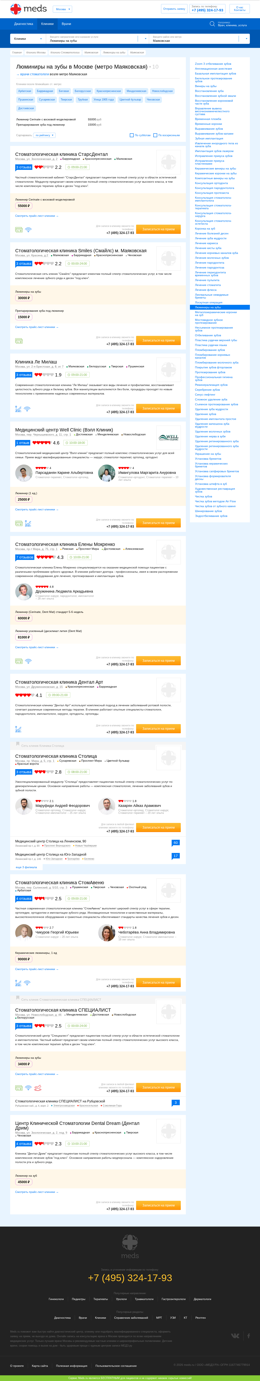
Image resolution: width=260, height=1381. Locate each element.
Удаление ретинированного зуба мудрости (217, 447)
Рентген (200, 1317)
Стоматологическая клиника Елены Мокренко (65, 544)
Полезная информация (71, 1365)
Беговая (64, 91)
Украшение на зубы (208, 453)
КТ (185, 1317)
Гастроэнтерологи (174, 1299)
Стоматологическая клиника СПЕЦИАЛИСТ (63, 1010)
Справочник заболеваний (131, 1317)
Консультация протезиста (212, 192)
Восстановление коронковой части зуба (214, 102)
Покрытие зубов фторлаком (213, 367)
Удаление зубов (205, 414)
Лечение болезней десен (212, 233)
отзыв (22, 443)
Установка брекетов (208, 458)
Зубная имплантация (209, 138)
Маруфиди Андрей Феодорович (63, 806)
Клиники (47, 24)
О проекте (17, 1365)
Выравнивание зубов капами (214, 133)
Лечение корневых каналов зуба (216, 252)
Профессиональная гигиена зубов (214, 378)
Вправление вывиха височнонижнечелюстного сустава (212, 111)
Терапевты (100, 1299)
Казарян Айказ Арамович (139, 806)
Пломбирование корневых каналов (212, 356)
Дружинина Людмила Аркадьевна (64, 591)
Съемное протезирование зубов (216, 404)
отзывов (24, 557)
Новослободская (162, 91)
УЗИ (173, 1317)
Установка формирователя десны (213, 477)
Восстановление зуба (209, 91)
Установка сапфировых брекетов (217, 471)
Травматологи (144, 1299)
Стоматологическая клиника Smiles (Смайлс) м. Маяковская (80, 250)
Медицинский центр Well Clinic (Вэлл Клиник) (64, 429)
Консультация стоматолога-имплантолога (213, 199)
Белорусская (83, 91)
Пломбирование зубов (210, 349)
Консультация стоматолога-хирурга (213, 214)
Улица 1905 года (104, 99)
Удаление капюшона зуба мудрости (212, 425)
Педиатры (78, 1299)
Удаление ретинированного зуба (217, 441)
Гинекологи (56, 1299)
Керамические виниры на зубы (215, 168)
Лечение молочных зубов (212, 257)
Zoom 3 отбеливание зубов (213, 63)
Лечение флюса (206, 289)
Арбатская (24, 91)
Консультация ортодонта (211, 183)
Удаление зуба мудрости (211, 409)
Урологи (121, 1299)
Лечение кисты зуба (208, 248)
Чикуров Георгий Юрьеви (57, 932)
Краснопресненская (109, 91)
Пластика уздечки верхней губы (216, 340)
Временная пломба (208, 119)
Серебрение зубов (207, 389)
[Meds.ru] (130, 1246)
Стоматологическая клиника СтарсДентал (61, 154)
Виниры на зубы (206, 86)
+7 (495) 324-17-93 (207, 8)
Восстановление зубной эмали (215, 95)
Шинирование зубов (208, 511)
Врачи (66, 24)
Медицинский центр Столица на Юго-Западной (50, 854)
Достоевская (26, 108)
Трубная (83, 99)
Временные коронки (208, 123)
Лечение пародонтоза (209, 267)
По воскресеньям (169, 135)
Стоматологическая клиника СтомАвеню (59, 882)
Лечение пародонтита (209, 262)
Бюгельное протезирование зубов (213, 80)
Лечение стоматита (208, 285)
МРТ (159, 1317)
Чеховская (153, 99)
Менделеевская (136, 91)
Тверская (66, 99)
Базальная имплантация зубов (215, 73)
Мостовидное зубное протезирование (209, 321)
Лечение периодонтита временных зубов (210, 274)
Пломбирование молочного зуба (216, 362)
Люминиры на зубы (208, 307)
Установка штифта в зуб (211, 483)
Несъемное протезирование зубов (214, 329)
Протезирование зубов (210, 372)
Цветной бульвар (130, 99)
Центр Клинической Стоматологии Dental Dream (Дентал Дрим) (77, 1126)
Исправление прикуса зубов (213, 155)
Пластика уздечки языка (211, 345)
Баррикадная (45, 91)
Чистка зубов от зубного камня (215, 506)
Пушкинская (25, 99)
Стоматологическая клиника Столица (56, 756)
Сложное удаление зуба (211, 399)
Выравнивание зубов (209, 128)
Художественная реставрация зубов (215, 490)
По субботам (143, 135)
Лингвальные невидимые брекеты (212, 296)
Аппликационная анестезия (213, 68)
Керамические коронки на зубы (216, 173)
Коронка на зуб (205, 228)
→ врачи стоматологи (32, 74)
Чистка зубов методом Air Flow (215, 501)
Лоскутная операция (208, 302)
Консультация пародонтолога (214, 188)
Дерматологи (202, 1299)
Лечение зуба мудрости (210, 238)
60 (176, 843)
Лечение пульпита (207, 280)
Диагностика (23, 24)
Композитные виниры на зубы (215, 178)
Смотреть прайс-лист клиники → (37, 215)
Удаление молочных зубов (212, 431)
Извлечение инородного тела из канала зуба (216, 145)
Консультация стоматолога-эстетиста (213, 222)
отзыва (23, 167)
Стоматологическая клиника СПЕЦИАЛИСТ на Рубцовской (60, 1101)
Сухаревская (47, 99)
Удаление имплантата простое (215, 418)
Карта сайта (40, 1365)
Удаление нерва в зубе (210, 436)
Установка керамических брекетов (211, 465)
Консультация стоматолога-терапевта (213, 207)
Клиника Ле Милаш (36, 361)
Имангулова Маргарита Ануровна (147, 473)
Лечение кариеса (206, 243)
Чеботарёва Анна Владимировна (146, 932)
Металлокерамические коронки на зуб (216, 313)
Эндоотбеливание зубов (211, 515)
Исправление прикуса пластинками (209, 162)
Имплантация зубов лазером (214, 151)
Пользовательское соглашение (116, 1365)
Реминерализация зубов (211, 384)
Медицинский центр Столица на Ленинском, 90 (50, 841)
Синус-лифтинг (205, 394)
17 (176, 856)
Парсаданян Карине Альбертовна (64, 473)
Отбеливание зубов (208, 335)
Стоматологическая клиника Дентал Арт (59, 682)
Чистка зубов (203, 496)
